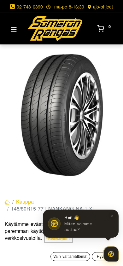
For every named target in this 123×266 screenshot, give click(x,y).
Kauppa (25, 201)
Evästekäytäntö (58, 238)
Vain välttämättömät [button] (70, 256)
